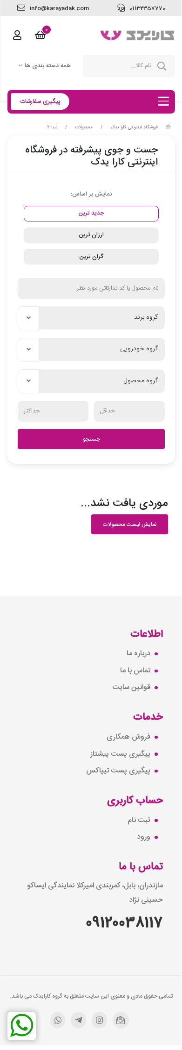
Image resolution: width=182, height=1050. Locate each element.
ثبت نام (139, 820)
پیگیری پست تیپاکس (118, 771)
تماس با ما (135, 671)
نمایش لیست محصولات (129, 524)
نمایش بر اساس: (91, 194)
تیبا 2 (52, 127)
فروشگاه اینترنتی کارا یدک (134, 127)
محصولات (84, 127)
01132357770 (146, 8)
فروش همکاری (128, 737)
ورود (143, 837)
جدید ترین (91, 213)
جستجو (91, 439)
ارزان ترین (91, 235)
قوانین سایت (131, 687)
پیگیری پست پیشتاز (120, 754)
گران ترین (91, 257)
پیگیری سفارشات (40, 101)
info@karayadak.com (58, 8)
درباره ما (138, 653)
